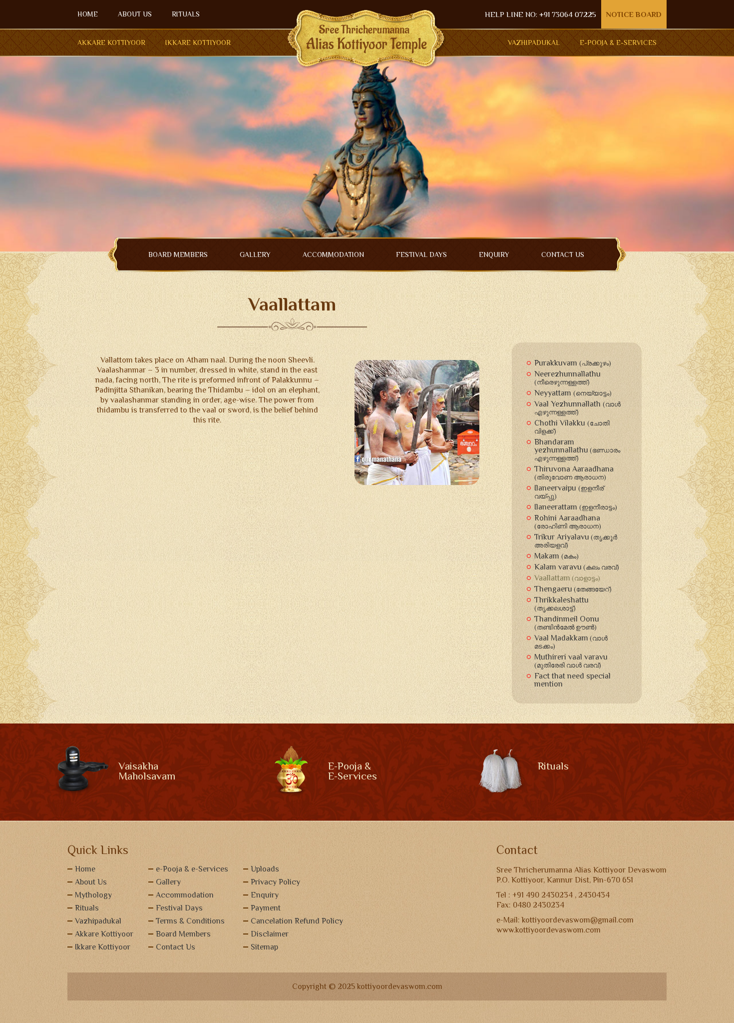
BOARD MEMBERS (178, 254)
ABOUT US (135, 14)
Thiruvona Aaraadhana (574, 472)
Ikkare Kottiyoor (198, 42)
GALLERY (255, 254)
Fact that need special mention (572, 680)
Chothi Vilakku (572, 426)
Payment (266, 908)
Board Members (183, 934)
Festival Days (421, 254)
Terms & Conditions (190, 921)
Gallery (168, 882)
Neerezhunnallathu (567, 378)
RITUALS (186, 14)
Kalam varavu (576, 567)
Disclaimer (270, 934)
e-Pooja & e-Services (192, 869)
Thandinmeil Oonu (566, 622)
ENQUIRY (494, 254)
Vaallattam (567, 578)
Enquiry (265, 895)
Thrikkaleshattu (561, 604)
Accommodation (185, 895)
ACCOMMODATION (333, 254)
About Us (91, 882)
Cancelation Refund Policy (297, 921)
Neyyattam (573, 393)
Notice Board (634, 14)
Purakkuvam (572, 363)
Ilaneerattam (575, 507)
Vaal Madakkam (571, 642)
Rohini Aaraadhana (567, 522)
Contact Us (175, 947)
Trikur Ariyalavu (575, 540)
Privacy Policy (275, 882)
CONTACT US (562, 254)
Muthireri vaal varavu (571, 660)
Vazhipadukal (534, 42)
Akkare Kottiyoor (111, 42)
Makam (556, 556)
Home (85, 869)
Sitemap (264, 947)
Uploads (265, 869)
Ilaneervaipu (569, 492)
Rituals (87, 908)
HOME (87, 14)
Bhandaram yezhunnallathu (577, 450)
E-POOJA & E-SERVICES (618, 42)
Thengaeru (573, 589)
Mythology (93, 895)
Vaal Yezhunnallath (577, 408)
